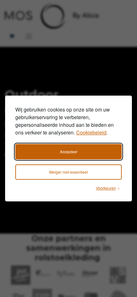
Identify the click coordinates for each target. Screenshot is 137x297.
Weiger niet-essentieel (68, 172)
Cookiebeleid (91, 132)
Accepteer (68, 151)
